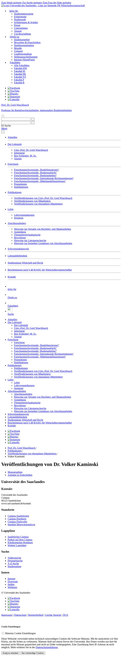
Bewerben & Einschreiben (27, 42)
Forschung (13, 164)
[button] (6, 125)
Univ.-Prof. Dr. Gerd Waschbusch (31, 150)
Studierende (20, 19)
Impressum (6, 615)
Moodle (18, 48)
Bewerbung (20, 237)
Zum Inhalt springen (11, 2)
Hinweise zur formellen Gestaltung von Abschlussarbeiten (43, 243)
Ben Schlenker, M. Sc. (25, 155)
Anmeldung (20, 232)
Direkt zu (14, 36)
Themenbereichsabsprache (27, 234)
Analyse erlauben (10, 653)
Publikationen (14, 192)
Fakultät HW (20, 68)
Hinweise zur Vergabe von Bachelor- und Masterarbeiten (42, 229)
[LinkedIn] (13, 99)
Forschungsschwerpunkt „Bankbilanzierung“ (36, 169)
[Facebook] (14, 88)
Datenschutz (20, 615)
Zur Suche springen (32, 2)
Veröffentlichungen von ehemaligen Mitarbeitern (38, 203)
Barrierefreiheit (35, 615)
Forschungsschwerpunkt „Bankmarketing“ (35, 175)
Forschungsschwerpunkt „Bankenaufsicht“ (35, 172)
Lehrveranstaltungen (24, 215)
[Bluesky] (13, 93)
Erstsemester (20, 16)
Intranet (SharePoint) (24, 59)
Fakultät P (19, 79)
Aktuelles (12, 137)
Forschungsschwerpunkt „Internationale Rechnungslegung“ (44, 178)
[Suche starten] (32, 119)
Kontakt (12, 276)
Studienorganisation (24, 45)
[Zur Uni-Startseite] (29, 5)
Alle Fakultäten (21, 65)
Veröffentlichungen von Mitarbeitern (32, 201)
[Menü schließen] (2, 131)
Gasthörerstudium (23, 54)
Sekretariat (19, 152)
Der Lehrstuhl (15, 144)
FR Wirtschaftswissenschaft (71, 5)
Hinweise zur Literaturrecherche (30, 240)
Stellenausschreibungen (25, 56)
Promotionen (20, 184)
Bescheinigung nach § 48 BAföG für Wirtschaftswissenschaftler (40, 269)
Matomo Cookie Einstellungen (20, 633)
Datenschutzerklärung (47, 647)
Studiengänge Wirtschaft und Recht (25, 262)
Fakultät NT (20, 77)
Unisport (18, 51)
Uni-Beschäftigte (22, 33)
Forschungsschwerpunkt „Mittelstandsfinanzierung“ (40, 181)
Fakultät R (19, 82)
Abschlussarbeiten (17, 223)
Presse (17, 25)
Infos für (13, 11)
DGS (65, 615)
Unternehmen (21, 28)
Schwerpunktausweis (18, 248)
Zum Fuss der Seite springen (57, 2)
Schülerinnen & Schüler (26, 22)
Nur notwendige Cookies (33, 653)
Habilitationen (21, 187)
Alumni (18, 31)
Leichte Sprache (53, 615)
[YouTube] (13, 91)
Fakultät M (19, 71)
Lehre (11, 209)
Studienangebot (22, 39)
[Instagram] (14, 96)
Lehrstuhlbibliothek (17, 255)
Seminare (18, 217)
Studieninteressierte (23, 13)
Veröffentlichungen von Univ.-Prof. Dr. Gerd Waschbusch (43, 198)
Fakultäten (15, 62)
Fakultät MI (20, 74)
